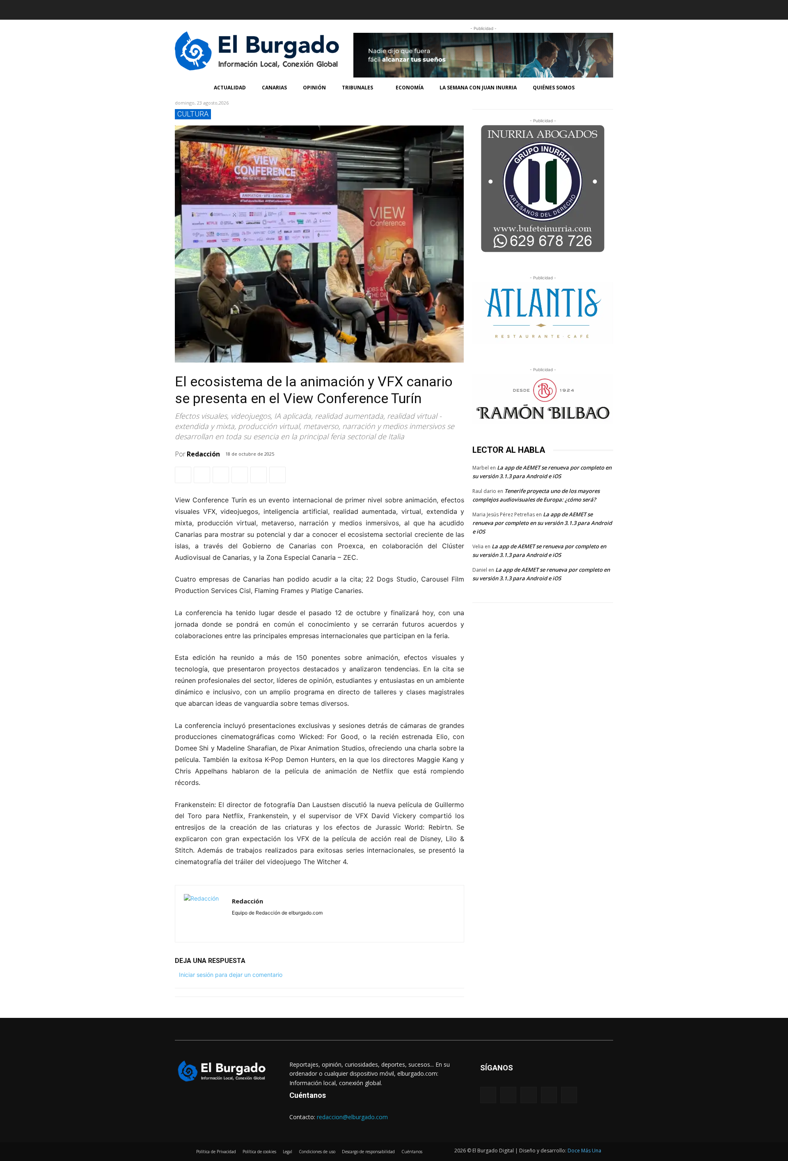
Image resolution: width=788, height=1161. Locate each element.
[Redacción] (203, 913)
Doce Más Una (584, 1150)
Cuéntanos (307, 1095)
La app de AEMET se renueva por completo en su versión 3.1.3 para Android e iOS (542, 523)
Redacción (203, 453)
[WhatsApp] (221, 475)
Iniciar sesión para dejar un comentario (230, 974)
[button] (503, 10)
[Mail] (259, 924)
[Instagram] (198, 8)
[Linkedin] (214, 8)
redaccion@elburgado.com (352, 1117)
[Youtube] (246, 8)
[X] (202, 475)
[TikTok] (230, 8)
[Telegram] (258, 475)
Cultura (192, 113)
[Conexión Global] (260, 51)
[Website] (271, 924)
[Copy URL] (277, 475)
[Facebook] (182, 8)
